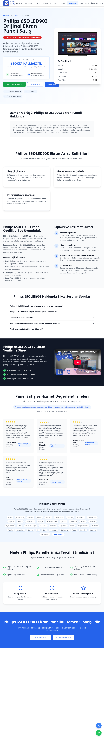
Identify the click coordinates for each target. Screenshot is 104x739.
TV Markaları (72, 3)
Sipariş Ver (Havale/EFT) (14, 84)
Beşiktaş (11, 521)
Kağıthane (63, 526)
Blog (55, 3)
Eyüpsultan (10, 526)
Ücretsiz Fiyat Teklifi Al (40, 637)
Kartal (72, 526)
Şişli (44, 530)
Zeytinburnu (45, 534)
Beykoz (20, 521)
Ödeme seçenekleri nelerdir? (21, 317)
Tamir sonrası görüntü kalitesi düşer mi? (26, 329)
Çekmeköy (73, 521)
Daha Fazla (83, 3)
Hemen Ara (52, 84)
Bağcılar (48, 517)
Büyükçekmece (52, 521)
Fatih (19, 526)
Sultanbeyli (53, 530)
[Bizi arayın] (99, 726)
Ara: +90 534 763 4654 (63, 637)
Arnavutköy (20, 517)
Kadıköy (53, 526)
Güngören (43, 526)
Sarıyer (30, 530)
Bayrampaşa (92, 517)
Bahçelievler (59, 517)
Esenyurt (92, 521)
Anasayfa (19, 3)
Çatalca (63, 521)
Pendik (10, 530)
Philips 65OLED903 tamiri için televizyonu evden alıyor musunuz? (36, 306)
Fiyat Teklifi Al (35, 84)
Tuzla (74, 530)
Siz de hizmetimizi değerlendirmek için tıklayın (52, 411)
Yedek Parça (47, 3)
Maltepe (95, 526)
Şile (38, 530)
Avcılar (39, 517)
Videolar (62, 3)
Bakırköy (70, 517)
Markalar (6, 16)
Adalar (10, 517)
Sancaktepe (20, 530)
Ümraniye (83, 530)
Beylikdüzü (30, 521)
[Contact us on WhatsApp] (99, 733)
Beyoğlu (40, 521)
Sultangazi (64, 530)
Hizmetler (28, 3)
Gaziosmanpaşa (30, 526)
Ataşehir (30, 517)
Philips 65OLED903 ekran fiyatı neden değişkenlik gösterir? (33, 312)
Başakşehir (80, 517)
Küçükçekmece (83, 526)
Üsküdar (93, 530)
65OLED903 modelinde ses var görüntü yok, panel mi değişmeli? (35, 323)
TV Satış (37, 3)
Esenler (83, 521)
